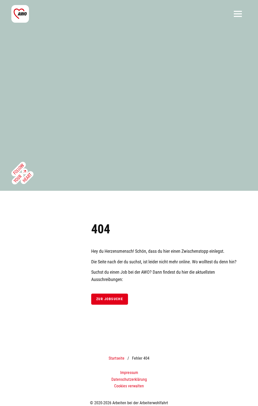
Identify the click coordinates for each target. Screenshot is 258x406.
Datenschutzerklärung (129, 379)
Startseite (116, 358)
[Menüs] (238, 14)
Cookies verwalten (129, 386)
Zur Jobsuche (109, 299)
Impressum (129, 372)
